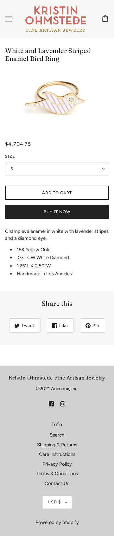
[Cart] (106, 19)
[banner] (55, 19)
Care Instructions (57, 454)
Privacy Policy (57, 464)
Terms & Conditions (57, 473)
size (10, 156)
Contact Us (57, 483)
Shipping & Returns (57, 445)
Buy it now (57, 211)
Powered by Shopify (57, 522)
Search (57, 435)
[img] (51, 403)
